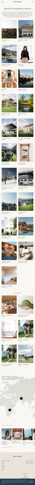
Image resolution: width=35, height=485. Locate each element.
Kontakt (3, 463)
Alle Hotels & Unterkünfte (6, 460)
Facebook (3, 466)
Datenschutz (4, 462)
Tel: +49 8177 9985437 (29, 460)
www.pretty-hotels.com (29, 463)
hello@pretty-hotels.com (29, 462)
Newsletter (3, 469)
